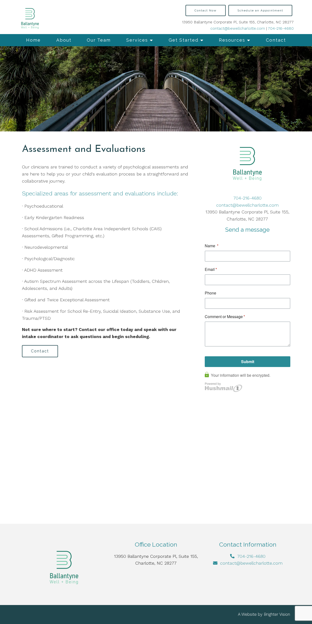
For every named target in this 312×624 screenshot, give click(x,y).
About (63, 40)
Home (33, 40)
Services (137, 40)
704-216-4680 (281, 28)
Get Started (183, 40)
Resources (232, 40)
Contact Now (206, 10)
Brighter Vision (277, 614)
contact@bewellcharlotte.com (237, 28)
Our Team (99, 40)
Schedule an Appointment (260, 10)
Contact (276, 40)
